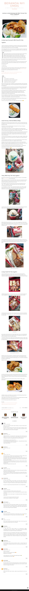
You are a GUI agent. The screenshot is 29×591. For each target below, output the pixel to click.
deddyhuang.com (5, 540)
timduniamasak (5, 568)
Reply (26, 431)
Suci (3, 453)
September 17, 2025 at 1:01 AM (6, 434)
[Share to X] (24, 407)
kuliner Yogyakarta (8, 409)
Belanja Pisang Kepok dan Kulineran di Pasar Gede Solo (9, 404)
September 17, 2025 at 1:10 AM (6, 454)
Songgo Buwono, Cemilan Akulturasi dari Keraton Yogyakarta (9, 402)
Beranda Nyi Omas (14, 4)
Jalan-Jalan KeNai (5, 478)
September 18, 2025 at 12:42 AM (6, 541)
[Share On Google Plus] (26, 407)
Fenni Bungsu (5, 511)
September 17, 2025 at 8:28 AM (6, 479)
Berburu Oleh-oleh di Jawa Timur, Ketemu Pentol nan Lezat (9, 73)
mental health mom (6, 178)
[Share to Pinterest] (25, 407)
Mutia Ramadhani (5, 560)
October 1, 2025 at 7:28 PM (6, 569)
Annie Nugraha (5, 526)
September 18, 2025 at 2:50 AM (6, 561)
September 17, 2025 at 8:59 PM (6, 512)
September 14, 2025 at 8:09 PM (6, 424)
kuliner (4, 409)
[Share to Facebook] (22, 407)
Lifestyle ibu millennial (23, 68)
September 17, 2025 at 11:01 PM (6, 527)
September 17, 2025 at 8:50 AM (6, 489)
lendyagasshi (5, 488)
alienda (4, 423)
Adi (3, 518)
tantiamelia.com (5, 433)
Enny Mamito (5, 467)
